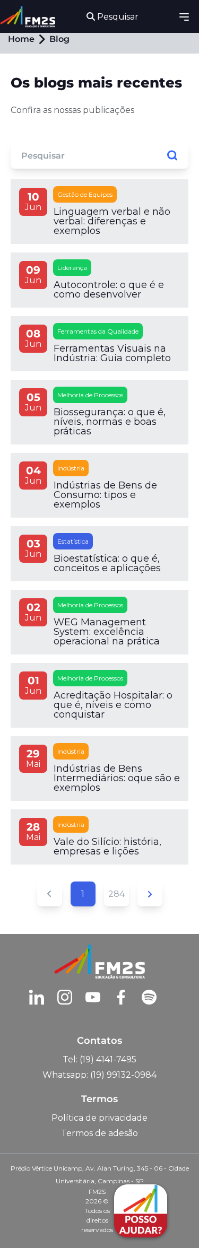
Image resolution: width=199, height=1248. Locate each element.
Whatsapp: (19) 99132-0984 (99, 1075)
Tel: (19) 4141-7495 (99, 1059)
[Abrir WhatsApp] (26, 1221)
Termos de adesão (99, 1133)
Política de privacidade (99, 1118)
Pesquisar (117, 17)
